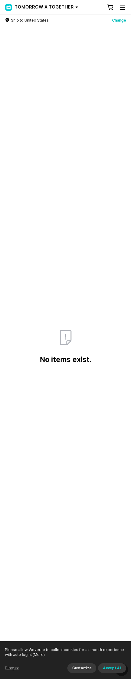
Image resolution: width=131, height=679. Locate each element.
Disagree (12, 668)
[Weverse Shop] (8, 7)
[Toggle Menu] (122, 7)
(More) (39, 654)
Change (119, 20)
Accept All (112, 668)
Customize (81, 668)
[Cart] (110, 7)
